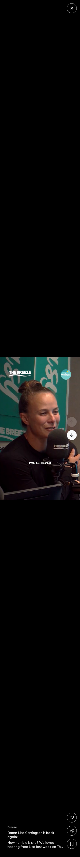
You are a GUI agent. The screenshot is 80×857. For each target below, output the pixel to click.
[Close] (72, 8)
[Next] (72, 435)
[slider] (34, 852)
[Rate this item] (72, 817)
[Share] (72, 831)
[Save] (72, 844)
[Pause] (40, 428)
